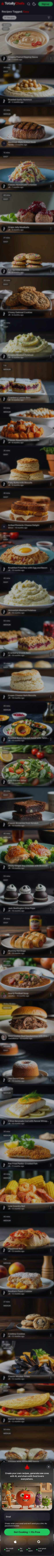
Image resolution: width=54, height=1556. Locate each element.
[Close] (48, 1466)
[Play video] (27, 1496)
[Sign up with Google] (39, 1541)
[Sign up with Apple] (15, 1541)
